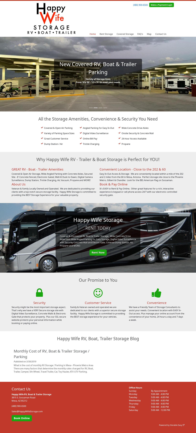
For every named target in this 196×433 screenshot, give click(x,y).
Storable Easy (176, 425)
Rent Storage (106, 34)
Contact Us (160, 34)
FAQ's (140, 34)
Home (93, 34)
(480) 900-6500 (140, 4)
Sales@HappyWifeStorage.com (27, 411)
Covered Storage (125, 34)
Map (149, 34)
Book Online (22, 418)
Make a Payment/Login (161, 5)
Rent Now (98, 252)
